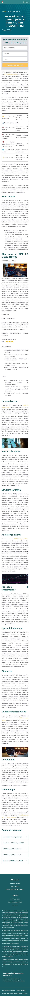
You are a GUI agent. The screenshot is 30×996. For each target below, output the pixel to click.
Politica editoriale (15, 886)
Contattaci (15, 905)
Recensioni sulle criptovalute (13, 979)
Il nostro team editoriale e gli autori (15, 889)
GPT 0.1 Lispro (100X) (10, 74)
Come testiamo (11, 817)
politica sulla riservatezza (8, 990)
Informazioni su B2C (15, 883)
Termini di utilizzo (21, 990)
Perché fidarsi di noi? (15, 899)
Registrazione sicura (15, 65)
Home (4, 11)
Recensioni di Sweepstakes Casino (15, 981)
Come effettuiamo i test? (15, 902)
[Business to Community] (2, 2)
